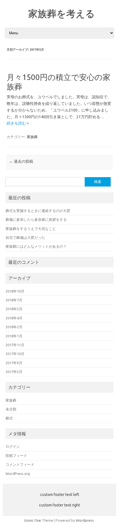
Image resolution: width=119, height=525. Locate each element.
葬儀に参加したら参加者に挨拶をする (36, 219)
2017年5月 (14, 372)
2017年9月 (14, 363)
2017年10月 (15, 354)
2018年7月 (14, 300)
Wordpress (85, 520)
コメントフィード (20, 464)
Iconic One (32, 520)
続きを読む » (18, 123)
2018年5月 (14, 309)
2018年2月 (14, 327)
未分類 (11, 409)
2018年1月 (14, 336)
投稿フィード (16, 455)
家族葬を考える (61, 13)
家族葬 (32, 137)
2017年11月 (15, 345)
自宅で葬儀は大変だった (25, 237)
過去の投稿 (21, 161)
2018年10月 (15, 291)
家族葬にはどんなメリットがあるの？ (36, 246)
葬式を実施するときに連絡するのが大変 (38, 211)
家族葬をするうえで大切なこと (31, 229)
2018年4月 (14, 318)
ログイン (13, 446)
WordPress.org (18, 473)
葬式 (9, 418)
